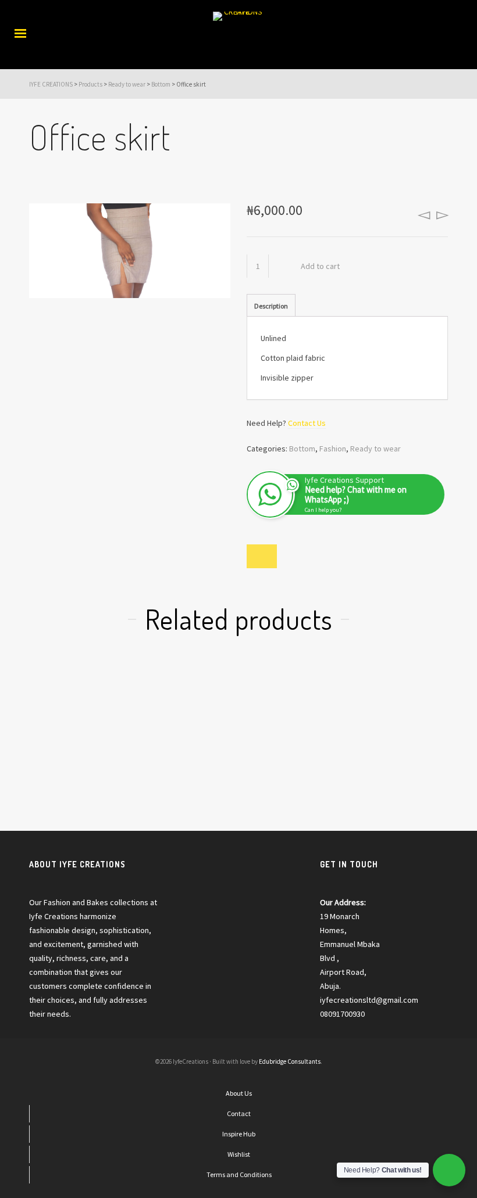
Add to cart (320, 266)
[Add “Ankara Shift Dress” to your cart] (395, 696)
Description (271, 306)
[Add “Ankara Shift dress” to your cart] (186, 696)
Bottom (302, 448)
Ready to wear (375, 448)
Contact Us (307, 423)
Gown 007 (290, 758)
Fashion (332, 448)
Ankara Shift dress (186, 758)
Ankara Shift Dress (395, 758)
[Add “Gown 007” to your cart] (290, 696)
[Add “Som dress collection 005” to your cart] (81, 695)
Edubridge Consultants (290, 1061)
